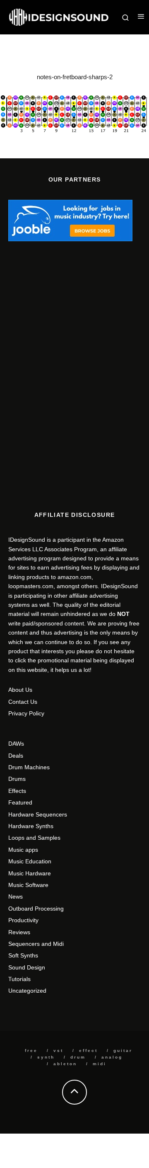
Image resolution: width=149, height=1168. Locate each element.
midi (99, 1063)
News (15, 896)
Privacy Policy (26, 713)
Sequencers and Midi (36, 943)
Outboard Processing (36, 908)
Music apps (23, 849)
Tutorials (19, 979)
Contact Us (22, 701)
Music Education (29, 861)
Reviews (19, 932)
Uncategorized (27, 990)
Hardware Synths (30, 826)
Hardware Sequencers (37, 814)
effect (88, 1050)
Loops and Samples (34, 837)
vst (58, 1050)
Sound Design (26, 967)
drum (78, 1057)
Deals (15, 755)
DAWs (16, 743)
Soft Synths (23, 955)
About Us (20, 689)
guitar (122, 1050)
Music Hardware (29, 873)
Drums (17, 778)
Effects (17, 791)
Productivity (23, 920)
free (31, 1050)
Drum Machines (29, 767)
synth (46, 1057)
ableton (65, 1063)
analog (112, 1057)
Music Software (28, 885)
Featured (20, 802)
